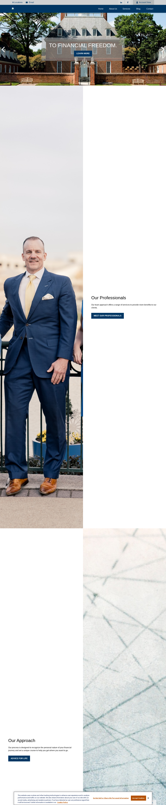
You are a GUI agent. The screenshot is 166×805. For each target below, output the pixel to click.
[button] (100, 9)
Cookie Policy (62, 802)
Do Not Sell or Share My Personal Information (111, 798)
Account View (145, 2)
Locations (18, 2)
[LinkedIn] (121, 2)
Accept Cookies (138, 798)
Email (31, 2)
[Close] (148, 798)
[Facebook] (128, 2)
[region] (83, 798)
